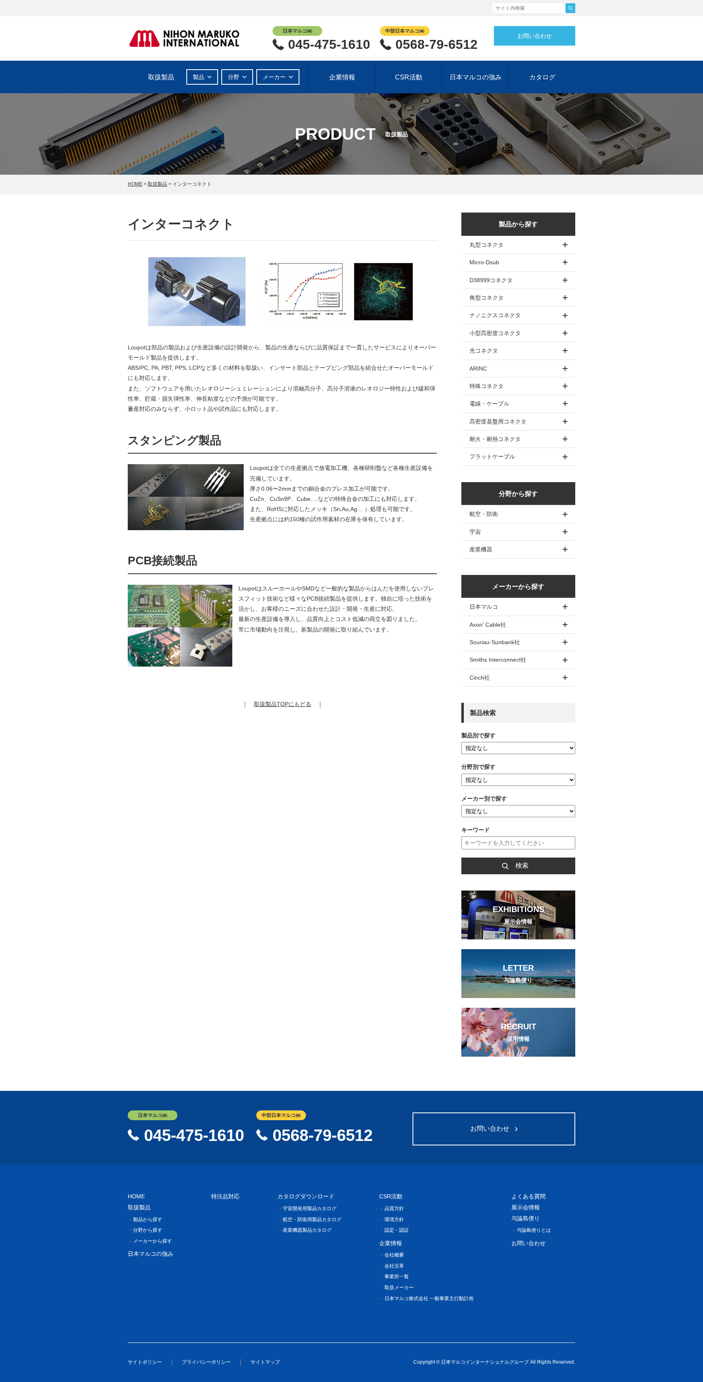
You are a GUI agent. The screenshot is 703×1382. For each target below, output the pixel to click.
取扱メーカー (399, 1287)
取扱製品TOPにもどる (282, 704)
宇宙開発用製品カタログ (309, 1208)
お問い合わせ (534, 36)
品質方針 (394, 1208)
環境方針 (394, 1219)
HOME (135, 184)
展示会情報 (525, 1207)
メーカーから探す (152, 1241)
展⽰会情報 (518, 921)
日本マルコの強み (476, 77)
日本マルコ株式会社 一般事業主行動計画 (429, 1298)
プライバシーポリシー (206, 1362)
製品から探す (147, 1219)
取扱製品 (161, 77)
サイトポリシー (145, 1362)
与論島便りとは (534, 1230)
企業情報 (342, 77)
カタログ (542, 77)
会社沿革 (394, 1266)
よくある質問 (528, 1196)
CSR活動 (408, 77)
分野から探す (147, 1230)
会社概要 (394, 1255)
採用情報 (518, 1038)
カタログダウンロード (305, 1196)
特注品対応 (225, 1196)
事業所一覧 (396, 1276)
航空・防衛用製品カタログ (312, 1219)
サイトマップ (265, 1362)
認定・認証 (396, 1230)
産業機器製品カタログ (307, 1230)
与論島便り (518, 980)
